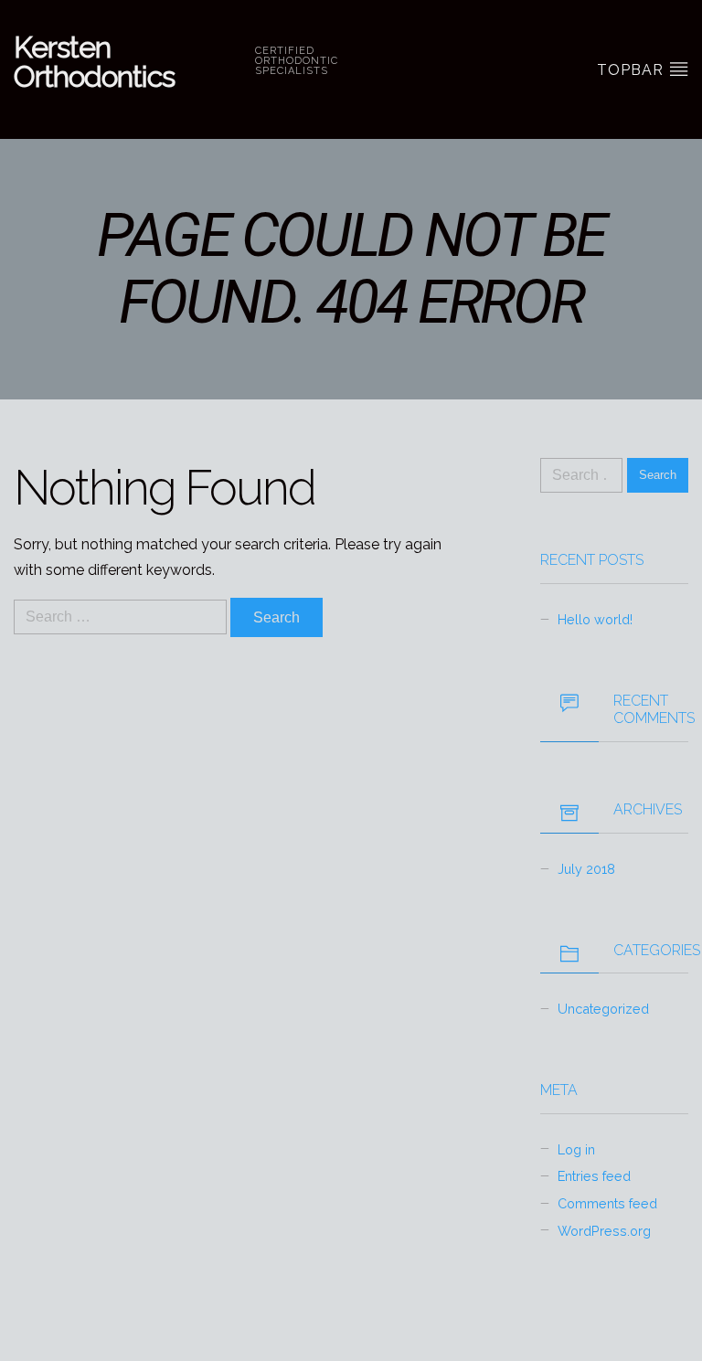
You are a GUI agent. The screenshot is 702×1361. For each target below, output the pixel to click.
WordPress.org (604, 1231)
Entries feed (594, 1176)
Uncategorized (603, 1008)
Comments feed (607, 1203)
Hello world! (595, 619)
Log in (576, 1149)
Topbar (632, 70)
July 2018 (586, 869)
